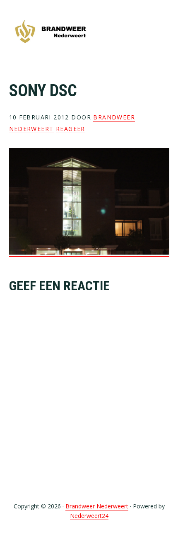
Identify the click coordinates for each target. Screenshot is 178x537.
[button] (164, 32)
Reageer (70, 129)
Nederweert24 (89, 516)
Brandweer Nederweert (50, 32)
